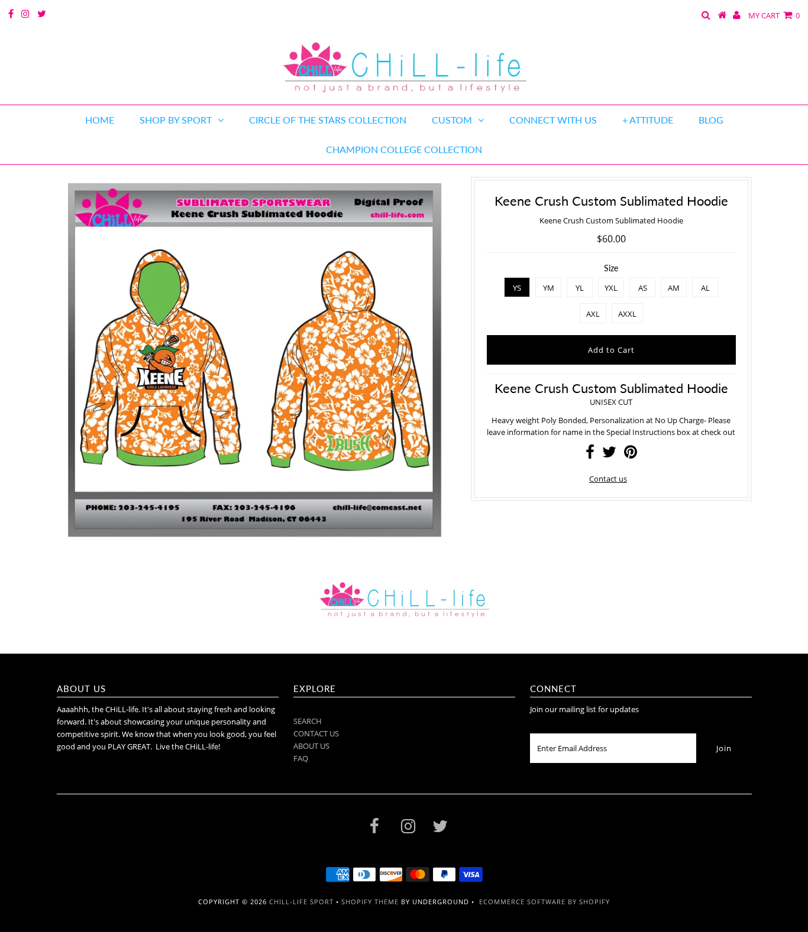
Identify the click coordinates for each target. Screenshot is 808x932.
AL (705, 287)
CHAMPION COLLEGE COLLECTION (404, 149)
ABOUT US (311, 746)
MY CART (774, 15)
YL (580, 287)
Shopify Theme (370, 901)
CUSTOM (452, 119)
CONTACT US (316, 733)
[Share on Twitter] (609, 454)
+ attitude (647, 119)
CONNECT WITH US (553, 119)
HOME (99, 119)
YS (517, 287)
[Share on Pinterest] (630, 454)
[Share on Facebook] (590, 454)
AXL (593, 313)
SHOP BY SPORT (176, 119)
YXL (611, 287)
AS (642, 287)
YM (548, 287)
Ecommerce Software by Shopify (544, 901)
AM (674, 287)
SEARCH (307, 721)
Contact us (608, 478)
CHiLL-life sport (301, 901)
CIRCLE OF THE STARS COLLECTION (327, 119)
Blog (711, 119)
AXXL (627, 313)
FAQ (300, 758)
